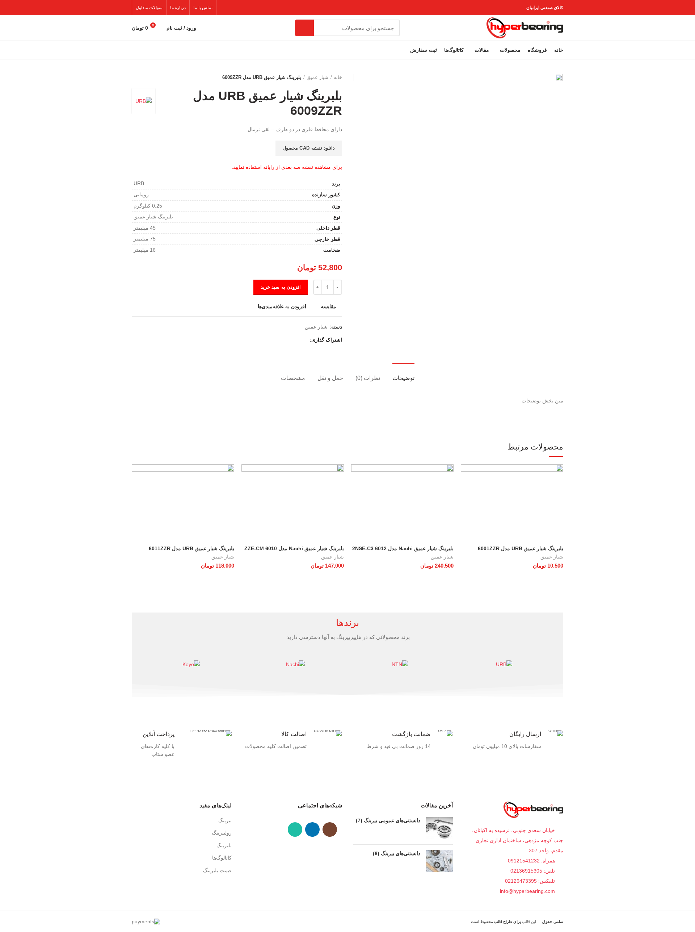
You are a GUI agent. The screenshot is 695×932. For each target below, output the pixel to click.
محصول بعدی (135, 77)
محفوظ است (496, 921)
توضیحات (403, 378)
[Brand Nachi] (295, 664)
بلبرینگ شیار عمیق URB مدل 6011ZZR (191, 548)
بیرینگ (225, 820)
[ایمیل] (285, 340)
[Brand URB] (504, 664)
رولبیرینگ (222, 833)
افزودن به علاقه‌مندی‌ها (282, 306)
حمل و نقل (330, 378)
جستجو (304, 28)
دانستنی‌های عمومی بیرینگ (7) (388, 820)
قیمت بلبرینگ (217, 870)
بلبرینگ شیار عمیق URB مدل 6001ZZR (520, 548)
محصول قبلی (149, 77)
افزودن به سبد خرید (281, 287)
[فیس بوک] (302, 340)
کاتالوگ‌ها (222, 858)
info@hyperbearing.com (528, 891)
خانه (338, 77)
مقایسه (328, 306)
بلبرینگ (224, 845)
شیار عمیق (317, 77)
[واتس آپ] (295, 829)
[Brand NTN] (400, 664)
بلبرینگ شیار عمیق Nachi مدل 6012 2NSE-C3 (403, 548)
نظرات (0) (367, 378)
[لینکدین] (277, 340)
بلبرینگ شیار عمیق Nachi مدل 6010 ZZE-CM (294, 548)
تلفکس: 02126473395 (530, 881)
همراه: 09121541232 (531, 861)
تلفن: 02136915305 (533, 871)
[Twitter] (294, 340)
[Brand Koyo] (191, 664)
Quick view (466, 492)
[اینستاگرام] (330, 829)
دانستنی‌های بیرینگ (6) (396, 853)
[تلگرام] (269, 340)
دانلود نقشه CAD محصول (309, 148)
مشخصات (293, 378)
